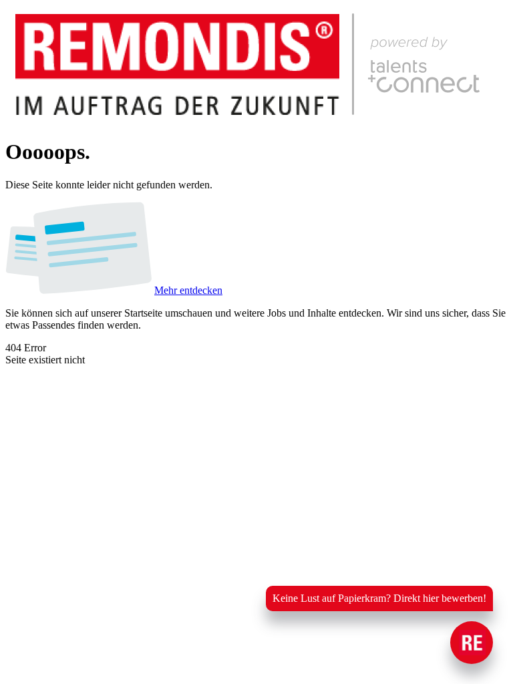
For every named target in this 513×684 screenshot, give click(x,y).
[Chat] (471, 642)
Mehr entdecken (188, 290)
